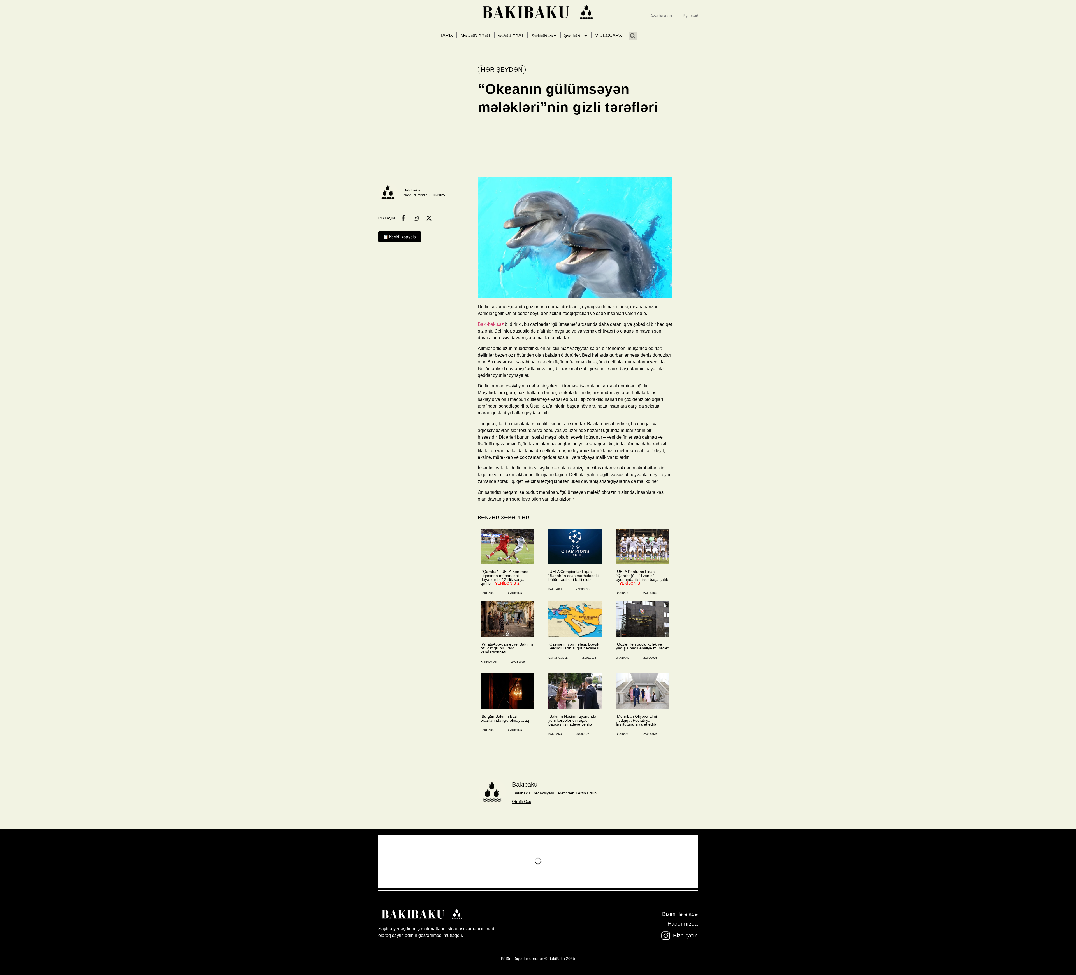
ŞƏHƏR (572, 35)
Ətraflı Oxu (521, 801)
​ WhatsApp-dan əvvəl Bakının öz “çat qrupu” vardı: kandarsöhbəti (507, 648)
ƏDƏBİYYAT (511, 35)
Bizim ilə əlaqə (680, 914)
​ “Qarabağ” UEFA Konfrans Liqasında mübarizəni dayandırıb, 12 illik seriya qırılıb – (504, 577)
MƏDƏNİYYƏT (475, 35)
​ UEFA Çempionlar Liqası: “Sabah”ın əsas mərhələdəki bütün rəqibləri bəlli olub (573, 575)
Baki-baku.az (491, 324)
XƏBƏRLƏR (544, 35)
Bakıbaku (412, 190)
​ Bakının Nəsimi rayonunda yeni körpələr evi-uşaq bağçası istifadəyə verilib (572, 720)
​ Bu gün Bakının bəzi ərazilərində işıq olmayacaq (505, 718)
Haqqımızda (682, 924)
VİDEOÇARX (608, 35)
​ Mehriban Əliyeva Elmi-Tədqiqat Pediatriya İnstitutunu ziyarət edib (637, 720)
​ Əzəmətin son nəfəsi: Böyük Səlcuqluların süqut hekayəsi (573, 646)
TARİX (446, 35)
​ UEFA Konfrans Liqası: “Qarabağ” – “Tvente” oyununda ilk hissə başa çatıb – (642, 577)
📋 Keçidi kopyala (399, 236)
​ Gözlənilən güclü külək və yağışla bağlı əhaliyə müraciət (642, 646)
